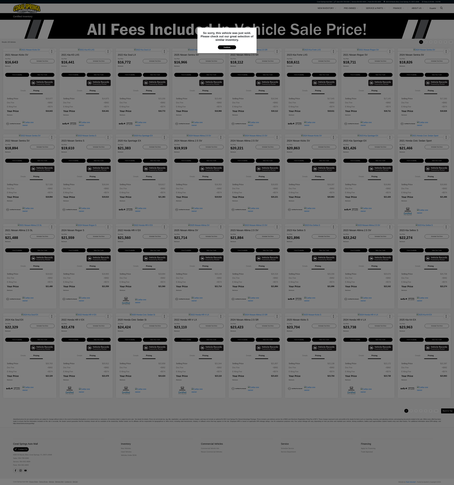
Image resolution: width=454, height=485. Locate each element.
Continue (227, 47)
